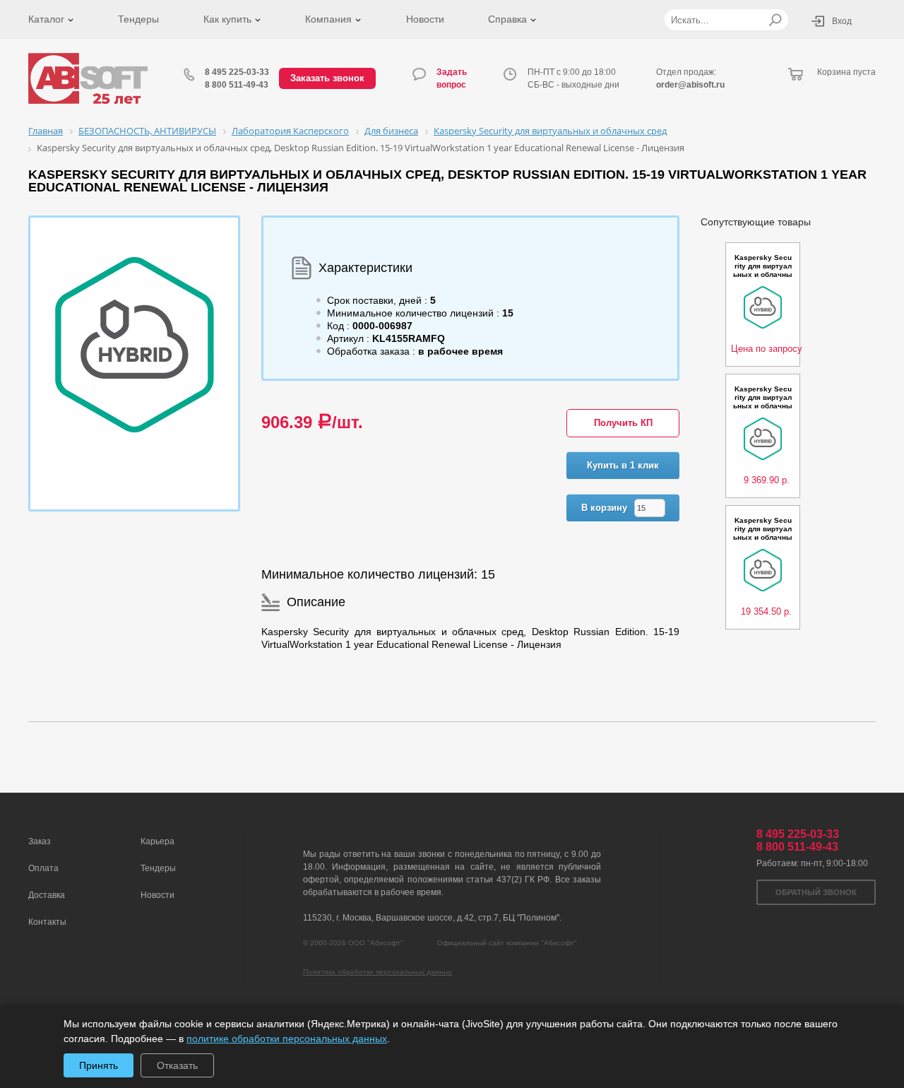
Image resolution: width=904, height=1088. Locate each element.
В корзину (604, 507)
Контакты (47, 922)
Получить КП (623, 423)
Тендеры (138, 19)
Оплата (43, 868)
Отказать (177, 1065)
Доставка (46, 895)
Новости (425, 19)
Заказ (39, 841)
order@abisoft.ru (690, 85)
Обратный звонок (816, 892)
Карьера (157, 841)
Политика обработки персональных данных (377, 972)
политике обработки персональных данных (286, 1038)
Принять (98, 1065)
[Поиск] (775, 19)
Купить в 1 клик (623, 465)
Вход (842, 21)
